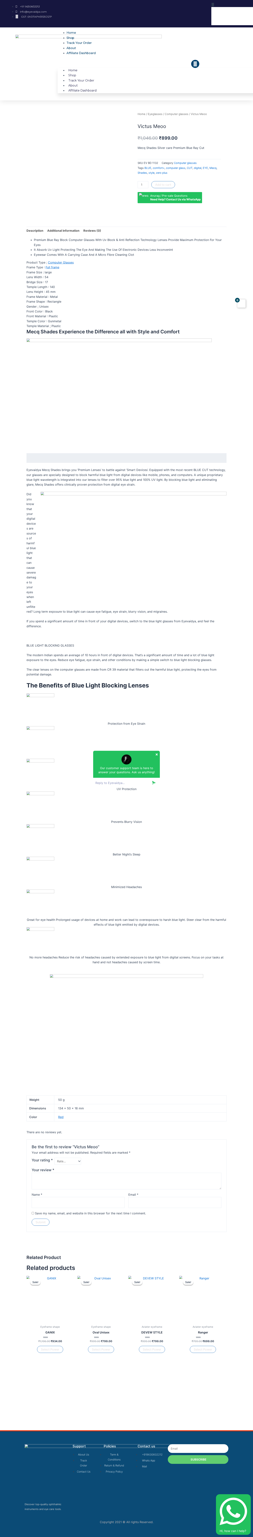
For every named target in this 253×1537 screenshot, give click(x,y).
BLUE (147, 167)
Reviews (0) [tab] (92, 230)
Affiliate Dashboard (81, 53)
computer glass (175, 167)
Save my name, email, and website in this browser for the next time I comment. (90, 1213)
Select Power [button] (50, 1349)
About (71, 48)
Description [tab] (34, 230)
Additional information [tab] (63, 230)
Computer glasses (176, 114)
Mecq (213, 167)
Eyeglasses (155, 114)
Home (71, 32)
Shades (142, 172)
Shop (70, 38)
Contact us (146, 1446)
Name (37, 1194)
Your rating (42, 1160)
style (151, 172)
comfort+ (158, 167)
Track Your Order (79, 43)
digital (197, 167)
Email (133, 1194)
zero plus (161, 172)
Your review (43, 1170)
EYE (205, 167)
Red (61, 1117)
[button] (129, 62)
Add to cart (163, 184)
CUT (189, 167)
